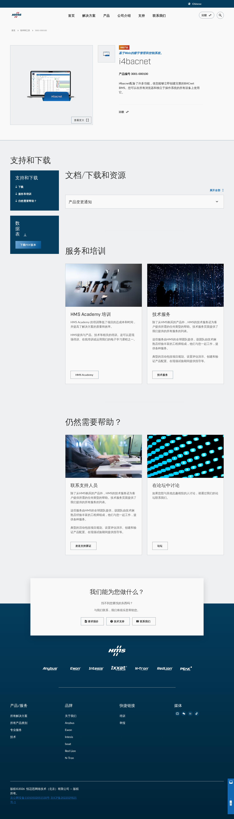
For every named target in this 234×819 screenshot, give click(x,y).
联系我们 (159, 15)
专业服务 (16, 730)
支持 (141, 15)
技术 (13, 737)
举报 (122, 723)
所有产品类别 (18, 723)
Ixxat (68, 744)
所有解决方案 (18, 716)
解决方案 (89, 15)
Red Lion (70, 751)
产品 (106, 15)
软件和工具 (25, 30)
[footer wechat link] (184, 713)
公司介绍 (124, 15)
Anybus (69, 723)
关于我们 (70, 716)
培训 (122, 716)
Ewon (68, 730)
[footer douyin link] (196, 713)
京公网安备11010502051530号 (30, 798)
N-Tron (69, 758)
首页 (71, 15)
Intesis (69, 737)
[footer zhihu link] (190, 713)
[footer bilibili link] (177, 713)
